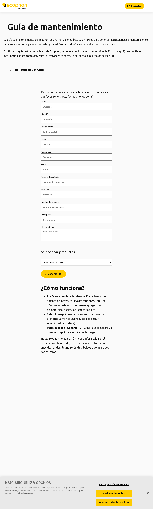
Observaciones (47, 227)
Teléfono (45, 189)
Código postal (47, 127)
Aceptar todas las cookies (114, 502)
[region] (76, 493)
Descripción (46, 215)
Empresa (45, 102)
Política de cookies (24, 493)
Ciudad (44, 139)
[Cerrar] (148, 493)
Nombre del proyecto (50, 202)
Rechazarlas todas (114, 493)
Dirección (45, 114)
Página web (46, 152)
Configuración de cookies (114, 484)
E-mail (43, 164)
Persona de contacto (50, 177)
